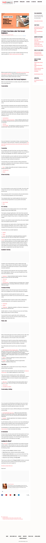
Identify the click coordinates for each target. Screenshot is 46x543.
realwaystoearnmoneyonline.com (13, 488)
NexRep (4, 360)
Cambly (4, 232)
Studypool (5, 276)
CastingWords (5, 118)
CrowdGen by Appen (7, 386)
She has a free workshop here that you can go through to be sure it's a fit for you (15, 144)
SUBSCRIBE (39, 1)
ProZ (3, 167)
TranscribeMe (5, 125)
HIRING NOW (22, 1)
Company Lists (5, 516)
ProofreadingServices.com (8, 412)
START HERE (16, 1)
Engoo (4, 234)
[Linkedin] (2, 491)
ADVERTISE (25, 536)
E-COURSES (33, 1)
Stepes (4, 171)
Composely (5, 307)
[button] (14, 3)
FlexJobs (5, 443)
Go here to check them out (6, 465)
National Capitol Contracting (8, 119)
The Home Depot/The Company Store (10, 349)
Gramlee (4, 418)
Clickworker (5, 384)
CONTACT (19, 536)
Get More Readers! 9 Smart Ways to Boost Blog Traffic (12, 517)
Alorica (4, 357)
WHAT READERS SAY (13, 536)
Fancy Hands (5, 202)
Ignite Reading (5, 282)
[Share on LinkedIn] (18, 495)
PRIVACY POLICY (37, 536)
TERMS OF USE (30, 536)
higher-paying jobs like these (15, 54)
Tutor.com (5, 279)
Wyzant (4, 280)
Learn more (24, 35)
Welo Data (5, 381)
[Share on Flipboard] (10, 495)
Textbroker (5, 303)
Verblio (4, 305)
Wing (4, 204)
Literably (4, 124)
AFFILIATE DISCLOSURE (23, 538)
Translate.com (5, 170)
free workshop (4, 429)
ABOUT (7, 536)
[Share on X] (14, 495)
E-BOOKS (28, 1)
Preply (4, 236)
